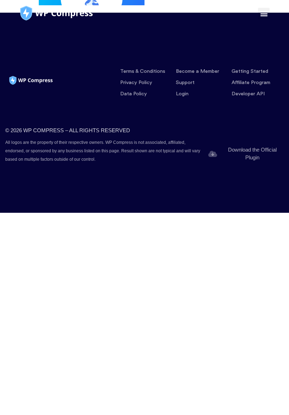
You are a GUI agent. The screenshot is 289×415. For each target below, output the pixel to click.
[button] (264, 13)
